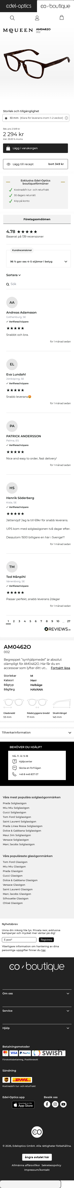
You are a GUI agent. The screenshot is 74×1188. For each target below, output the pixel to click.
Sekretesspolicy (51, 1165)
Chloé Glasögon (13, 902)
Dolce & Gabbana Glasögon (20, 880)
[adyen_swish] (49, 1053)
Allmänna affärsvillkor (26, 1165)
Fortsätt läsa (60, 668)
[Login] (37, 17)
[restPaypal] (25, 1053)
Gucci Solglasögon (14, 812)
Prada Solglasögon (15, 803)
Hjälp (6, 1028)
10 (58, 621)
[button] (18, 6)
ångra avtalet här (37, 1157)
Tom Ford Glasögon (15, 861)
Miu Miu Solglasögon (16, 807)
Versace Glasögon (14, 884)
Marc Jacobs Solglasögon (19, 844)
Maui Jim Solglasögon (17, 835)
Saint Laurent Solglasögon (19, 821)
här (43, 950)
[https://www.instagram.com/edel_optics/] (55, 1105)
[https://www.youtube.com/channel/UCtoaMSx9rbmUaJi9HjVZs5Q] (63, 1105)
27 (68, 621)
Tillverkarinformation (16, 732)
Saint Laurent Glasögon (18, 889)
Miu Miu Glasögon (14, 866)
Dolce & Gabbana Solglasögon (22, 830)
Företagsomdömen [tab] (37, 219)
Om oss (7, 993)
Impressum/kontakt (37, 1169)
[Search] (12, 17)
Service (7, 1010)
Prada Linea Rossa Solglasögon (23, 826)
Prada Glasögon (13, 871)
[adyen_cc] (5, 1053)
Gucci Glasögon (13, 875)
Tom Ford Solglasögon (17, 816)
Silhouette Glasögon (15, 898)
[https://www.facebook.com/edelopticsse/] (47, 1105)
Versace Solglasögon (16, 839)
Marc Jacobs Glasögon (17, 893)
